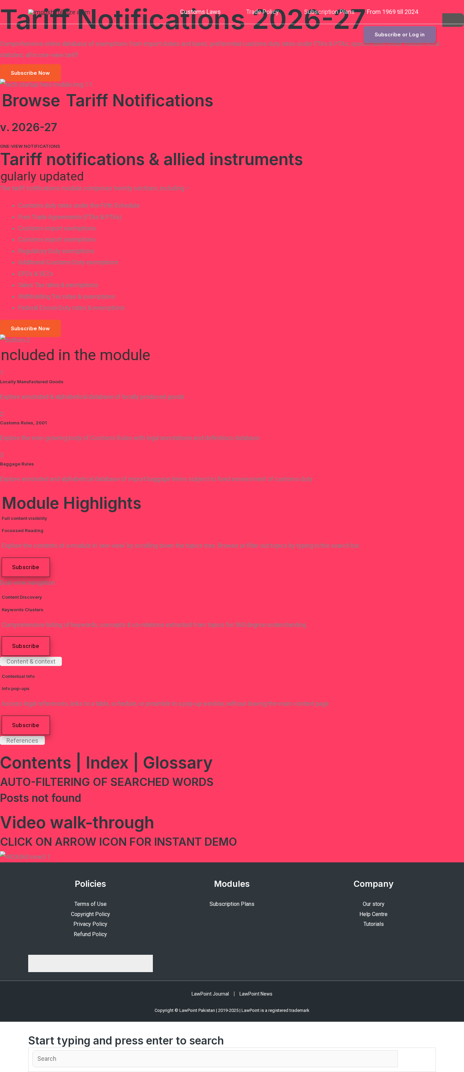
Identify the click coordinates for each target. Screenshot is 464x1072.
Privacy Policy (90, 924)
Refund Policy (90, 934)
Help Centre (373, 914)
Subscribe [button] (25, 567)
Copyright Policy (90, 914)
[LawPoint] (59, 11)
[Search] (215, 1058)
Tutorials (373, 924)
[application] (224, 12)
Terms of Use (90, 904)
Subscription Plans (232, 904)
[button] (433, 11)
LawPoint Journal (210, 994)
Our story (374, 904)
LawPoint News (255, 994)
